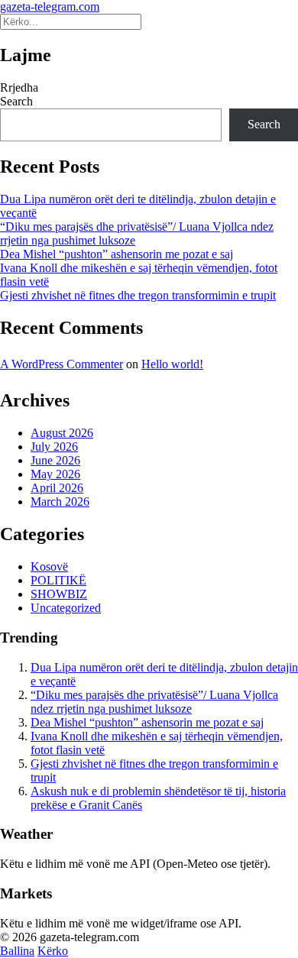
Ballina (17, 950)
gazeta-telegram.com (49, 6)
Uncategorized (66, 607)
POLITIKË (58, 580)
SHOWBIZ (59, 593)
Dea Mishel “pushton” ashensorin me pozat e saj (116, 254)
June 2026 (55, 460)
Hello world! (172, 364)
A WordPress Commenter (61, 364)
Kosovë (49, 566)
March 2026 (60, 501)
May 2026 (55, 474)
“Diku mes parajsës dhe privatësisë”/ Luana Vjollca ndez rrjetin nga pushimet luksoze (154, 701)
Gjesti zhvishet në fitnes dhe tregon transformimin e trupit (138, 295)
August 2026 (62, 432)
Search (16, 101)
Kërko (52, 950)
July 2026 (54, 446)
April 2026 (57, 487)
